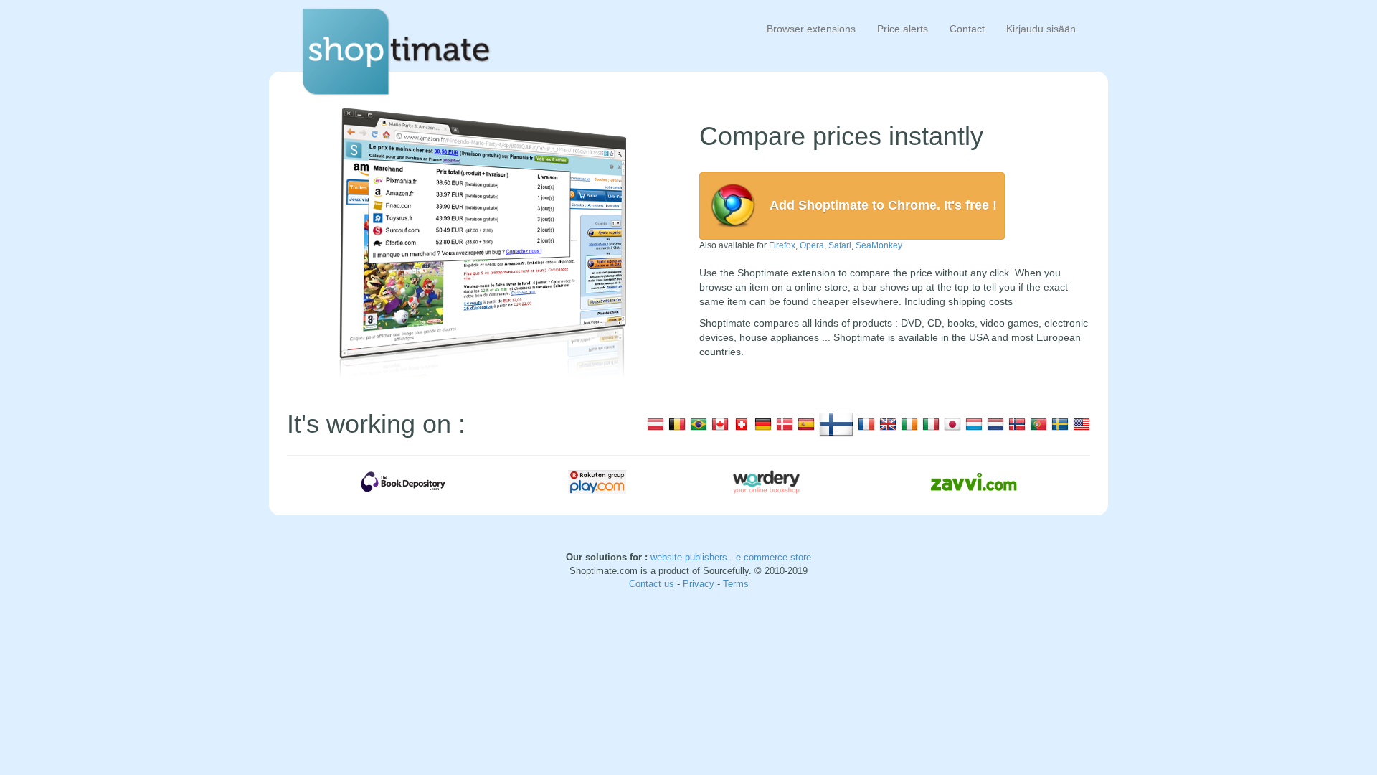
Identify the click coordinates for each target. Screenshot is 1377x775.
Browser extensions (811, 28)
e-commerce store (773, 557)
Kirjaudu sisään (1041, 28)
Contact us (653, 583)
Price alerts (902, 28)
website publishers (688, 557)
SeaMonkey (879, 245)
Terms (736, 583)
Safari (839, 245)
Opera (812, 245)
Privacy (700, 583)
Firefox (782, 245)
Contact (967, 28)
